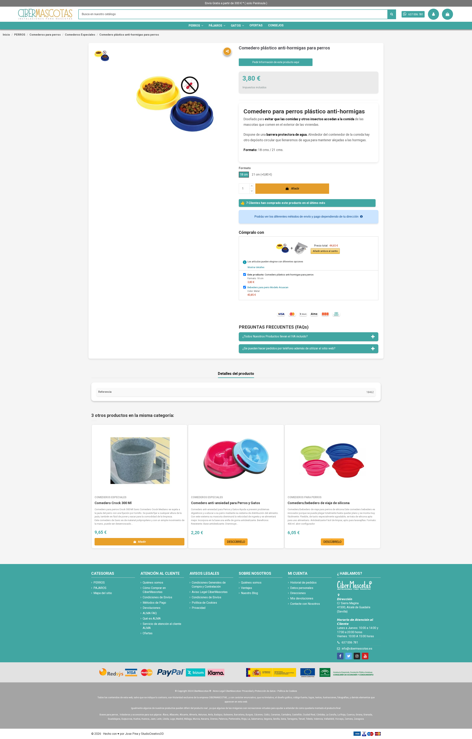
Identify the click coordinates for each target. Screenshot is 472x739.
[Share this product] (227, 51)
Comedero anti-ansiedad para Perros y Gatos (225, 503)
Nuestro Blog (249, 593)
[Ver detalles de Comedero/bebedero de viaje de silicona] (332, 461)
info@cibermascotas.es (357, 648)
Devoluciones (151, 608)
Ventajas (246, 588)
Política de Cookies (204, 602)
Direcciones (298, 593)
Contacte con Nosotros (305, 604)
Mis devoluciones (301, 598)
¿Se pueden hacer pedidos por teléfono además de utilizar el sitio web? (288, 348)
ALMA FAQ (150, 613)
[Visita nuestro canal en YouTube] (365, 656)
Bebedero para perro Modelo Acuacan (267, 287)
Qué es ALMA (152, 618)
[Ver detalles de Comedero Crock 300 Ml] (139, 461)
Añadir (295, 188)
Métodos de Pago (154, 602)
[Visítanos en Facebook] (340, 656)
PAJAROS (99, 588)
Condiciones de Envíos (157, 597)
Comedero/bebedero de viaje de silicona (319, 503)
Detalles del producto (236, 374)
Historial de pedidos (303, 582)
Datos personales (301, 588)
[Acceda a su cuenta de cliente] (433, 14)
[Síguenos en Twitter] (348, 656)
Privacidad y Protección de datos (259, 691)
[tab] (308, 336)
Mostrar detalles (256, 267)
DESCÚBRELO (236, 542)
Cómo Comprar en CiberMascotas (154, 590)
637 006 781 (350, 642)
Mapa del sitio (102, 593)
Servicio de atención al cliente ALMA (162, 626)
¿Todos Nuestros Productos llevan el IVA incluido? (275, 336)
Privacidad (198, 608)
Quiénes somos (153, 582)
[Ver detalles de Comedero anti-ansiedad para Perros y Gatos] (236, 461)
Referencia (105, 391)
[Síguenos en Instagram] (357, 656)
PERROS (99, 582)
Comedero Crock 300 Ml (113, 503)
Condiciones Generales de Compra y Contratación (209, 584)
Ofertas (147, 633)
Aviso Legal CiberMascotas (210, 592)
